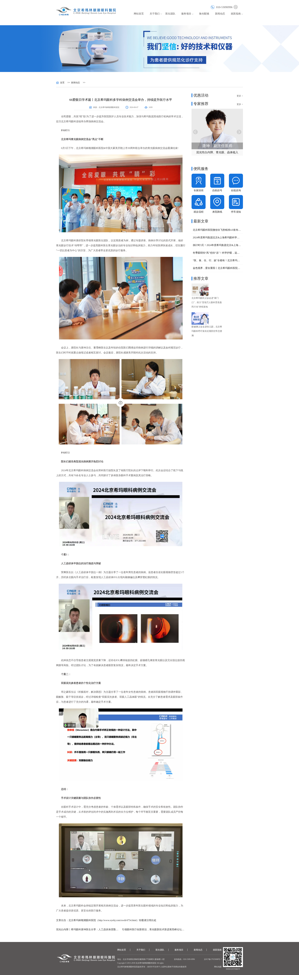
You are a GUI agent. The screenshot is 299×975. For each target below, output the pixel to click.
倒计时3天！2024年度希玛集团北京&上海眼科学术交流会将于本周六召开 (217, 245)
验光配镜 (204, 13)
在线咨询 (236, 190)
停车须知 (236, 211)
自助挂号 (217, 190)
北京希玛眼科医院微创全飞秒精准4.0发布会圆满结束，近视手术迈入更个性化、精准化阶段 (217, 230)
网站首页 (139, 13)
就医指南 (236, 13)
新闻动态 (220, 13)
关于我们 (140, 950)
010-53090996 (224, 7)
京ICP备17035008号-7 (213, 959)
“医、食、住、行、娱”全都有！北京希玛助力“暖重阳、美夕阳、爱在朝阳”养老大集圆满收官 (217, 260)
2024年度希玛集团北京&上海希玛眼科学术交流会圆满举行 (217, 237)
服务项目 (179, 950)
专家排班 (199, 190)
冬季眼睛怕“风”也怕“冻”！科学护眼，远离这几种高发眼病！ (217, 252)
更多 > (240, 96)
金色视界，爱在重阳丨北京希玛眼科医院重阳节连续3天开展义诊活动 (217, 268)
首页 (62, 83)
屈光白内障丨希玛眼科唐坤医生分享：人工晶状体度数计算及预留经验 (87, 929)
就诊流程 (199, 211)
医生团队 (170, 13)
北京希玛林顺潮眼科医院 (109, 107)
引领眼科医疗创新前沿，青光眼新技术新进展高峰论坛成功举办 (153, 929)
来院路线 (217, 211)
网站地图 (218, 967)
